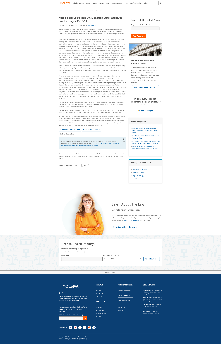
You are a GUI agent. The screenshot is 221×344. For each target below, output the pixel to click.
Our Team (99, 290)
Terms (60, 339)
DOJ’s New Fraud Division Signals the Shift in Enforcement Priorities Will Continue (146, 142)
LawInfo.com (147, 311)
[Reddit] (89, 327)
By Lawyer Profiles (101, 313)
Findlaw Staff (92, 25)
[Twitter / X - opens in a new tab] (80, 327)
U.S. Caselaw (121, 307)
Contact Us (99, 296)
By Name (98, 316)
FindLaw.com (147, 290)
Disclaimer (74, 339)
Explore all (136, 152)
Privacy (67, 339)
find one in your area (132, 220)
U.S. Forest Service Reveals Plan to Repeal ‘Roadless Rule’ (145, 137)
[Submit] (85, 318)
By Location (99, 307)
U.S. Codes (121, 310)
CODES (60, 10)
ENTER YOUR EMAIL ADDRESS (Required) (71, 315)
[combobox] (81, 259)
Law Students (137, 179)
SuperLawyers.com (148, 297)
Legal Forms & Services (124, 290)
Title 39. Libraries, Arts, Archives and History (83, 10)
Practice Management (140, 169)
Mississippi (67, 10)
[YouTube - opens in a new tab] (75, 327)
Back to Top (111, 272)
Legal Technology (138, 176)
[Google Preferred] (94, 327)
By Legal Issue (100, 310)
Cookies (82, 339)
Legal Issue (65, 255)
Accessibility (99, 293)
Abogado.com (147, 304)
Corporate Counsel (139, 173)
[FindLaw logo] (65, 3)
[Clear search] (141, 259)
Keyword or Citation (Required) (142, 25)
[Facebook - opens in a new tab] (70, 327)
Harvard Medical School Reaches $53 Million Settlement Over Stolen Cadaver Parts (145, 130)
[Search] (160, 3)
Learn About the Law (124, 300)
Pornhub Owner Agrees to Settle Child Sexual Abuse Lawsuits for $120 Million (145, 148)
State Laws (121, 304)
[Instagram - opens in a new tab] (84, 327)
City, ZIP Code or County (110, 255)
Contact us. (75, 300)
